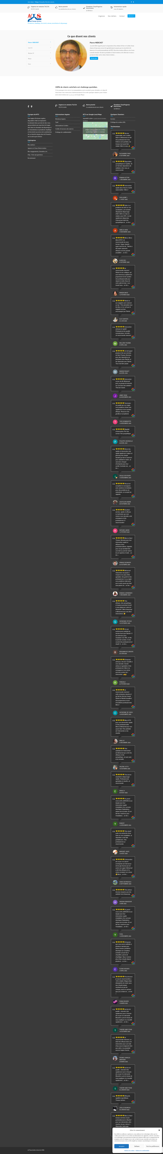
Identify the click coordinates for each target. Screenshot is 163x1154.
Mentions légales (60, 119)
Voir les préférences (152, 1146)
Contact (122, 16)
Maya (29, 58)
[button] (159, 1130)
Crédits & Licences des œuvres (64, 129)
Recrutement (31, 158)
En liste (113, 119)
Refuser (137, 1146)
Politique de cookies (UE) (118, 122)
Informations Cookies (61, 125)
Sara (29, 64)
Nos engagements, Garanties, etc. (38, 151)
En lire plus (94, 58)
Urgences (101, 16)
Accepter (121, 1146)
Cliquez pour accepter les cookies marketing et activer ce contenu (95, 131)
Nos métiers (112, 16)
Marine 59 (31, 53)
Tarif (56, 122)
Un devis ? (131, 16)
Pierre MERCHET (33, 42)
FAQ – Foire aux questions (35, 155)
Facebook (71, 95)
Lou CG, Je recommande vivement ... (44, 2)
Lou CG (30, 48)
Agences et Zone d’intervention (37, 148)
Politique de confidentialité (142, 1150)
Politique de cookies (129, 1150)
